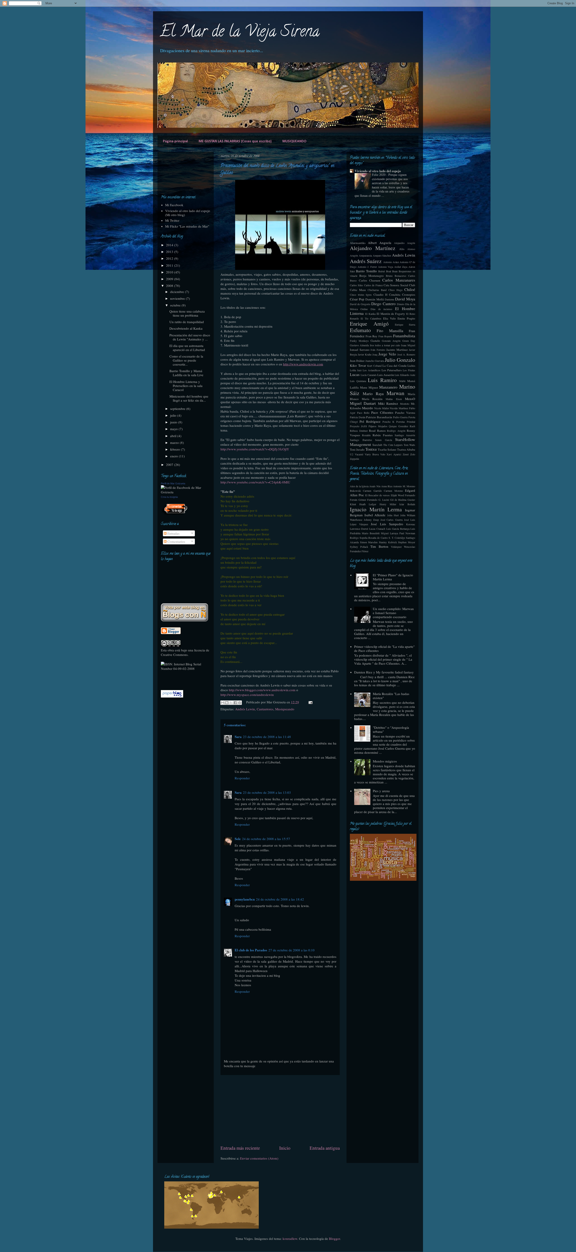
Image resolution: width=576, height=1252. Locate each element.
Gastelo (375, 341)
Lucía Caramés (368, 375)
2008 (170, 285)
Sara (238, 736)
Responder (242, 778)
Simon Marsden (369, 542)
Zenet (406, 454)
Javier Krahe (364, 354)
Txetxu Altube (406, 449)
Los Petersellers (392, 370)
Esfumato (360, 330)
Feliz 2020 (379, 174)
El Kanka (370, 313)
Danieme (389, 299)
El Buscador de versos (377, 495)
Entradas (173, 533)
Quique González (398, 426)
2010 (170, 272)
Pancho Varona (405, 413)
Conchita (394, 295)
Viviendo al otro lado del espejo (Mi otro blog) (187, 212)
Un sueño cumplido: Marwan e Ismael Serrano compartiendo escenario (393, 612)
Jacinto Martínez (397, 350)
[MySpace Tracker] (175, 678)
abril (173, 436)
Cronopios (408, 295)
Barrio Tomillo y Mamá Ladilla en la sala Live (186, 373)
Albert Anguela (379, 242)
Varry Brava (372, 454)
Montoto (404, 403)
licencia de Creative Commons (185, 652)
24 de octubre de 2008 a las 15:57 (266, 838)
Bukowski (355, 490)
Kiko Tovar (358, 365)
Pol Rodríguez (370, 421)
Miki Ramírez (388, 403)
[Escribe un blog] (227, 702)
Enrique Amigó (369, 323)
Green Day (408, 340)
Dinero (400, 304)
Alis (401, 249)
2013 (170, 251)
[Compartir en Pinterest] (239, 702)
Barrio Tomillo (366, 271)
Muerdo (367, 408)
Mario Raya (373, 393)
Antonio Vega (385, 266)
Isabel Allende (375, 515)
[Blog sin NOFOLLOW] (174, 514)
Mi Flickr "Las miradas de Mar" (187, 226)
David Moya (405, 299)
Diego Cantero (383, 303)
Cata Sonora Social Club (399, 285)
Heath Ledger (367, 504)
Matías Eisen (394, 399)
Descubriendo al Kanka (185, 328)
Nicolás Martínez (399, 408)
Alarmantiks (357, 243)
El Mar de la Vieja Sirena (240, 33)
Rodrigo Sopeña (358, 537)
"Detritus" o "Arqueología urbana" (391, 729)
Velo (382, 454)
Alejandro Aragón (404, 243)
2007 (170, 464)
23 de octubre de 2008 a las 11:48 (267, 736)
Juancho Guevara (374, 360)
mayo (174, 429)
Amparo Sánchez (382, 255)
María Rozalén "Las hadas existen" (391, 695)
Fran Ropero (385, 336)
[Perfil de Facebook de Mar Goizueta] (185, 492)
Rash (412, 426)
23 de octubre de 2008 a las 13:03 (267, 792)
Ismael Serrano (359, 350)
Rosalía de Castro (377, 537)
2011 (170, 265)
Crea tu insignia (169, 497)
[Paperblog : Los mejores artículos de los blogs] (172, 696)
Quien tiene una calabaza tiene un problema (187, 313)
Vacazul (359, 454)
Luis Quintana (358, 381)
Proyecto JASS (358, 426)
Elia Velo (389, 318)
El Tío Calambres (371, 318)
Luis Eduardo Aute (405, 375)
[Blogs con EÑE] (184, 620)
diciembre (177, 291)
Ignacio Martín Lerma (376, 509)
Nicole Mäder (381, 408)
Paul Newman (407, 533)
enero (174, 456)
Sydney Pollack (359, 546)
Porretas (400, 421)
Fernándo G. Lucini (378, 499)
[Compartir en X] (231, 702)
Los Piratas (409, 370)
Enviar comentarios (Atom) (259, 1158)
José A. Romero (406, 354)
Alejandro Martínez (372, 248)
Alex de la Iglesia (359, 486)
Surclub (377, 445)
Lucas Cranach (377, 528)
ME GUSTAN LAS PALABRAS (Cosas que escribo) (235, 141)
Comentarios (175, 541)
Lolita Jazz (356, 370)
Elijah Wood (397, 495)
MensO (410, 398)
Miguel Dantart (363, 403)
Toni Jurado (357, 449)
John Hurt (393, 515)
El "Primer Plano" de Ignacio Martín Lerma (393, 577)
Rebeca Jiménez (359, 430)
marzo (175, 442)
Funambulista (404, 335)
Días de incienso (381, 309)
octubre (176, 305)
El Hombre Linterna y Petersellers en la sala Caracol (185, 385)
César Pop (357, 299)
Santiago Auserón (405, 435)
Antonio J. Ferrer (367, 266)
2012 (170, 258)
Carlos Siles (356, 285)
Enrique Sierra (405, 324)
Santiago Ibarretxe (361, 440)
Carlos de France (373, 285)
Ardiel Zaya (400, 266)
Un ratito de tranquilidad (186, 322)
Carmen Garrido (372, 490)
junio (174, 422)
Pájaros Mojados (378, 426)
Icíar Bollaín (407, 504)
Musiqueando (284, 709)
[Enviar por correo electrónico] (222, 702)
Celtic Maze (358, 290)
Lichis (411, 366)
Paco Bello (363, 412)
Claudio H (380, 295)
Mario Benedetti (371, 533)
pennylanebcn (245, 899)
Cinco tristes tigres (361, 294)
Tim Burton (379, 546)
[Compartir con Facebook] (235, 702)
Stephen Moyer (406, 542)
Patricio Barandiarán (379, 417)
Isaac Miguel (408, 345)
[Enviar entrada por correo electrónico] (310, 702)
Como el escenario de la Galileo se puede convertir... (186, 360)
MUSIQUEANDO (294, 141)
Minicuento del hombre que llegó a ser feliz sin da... (188, 398)
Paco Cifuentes (382, 412)
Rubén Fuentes (382, 435)
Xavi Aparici (394, 454)
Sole (238, 838)
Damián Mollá (374, 299)
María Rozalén (372, 399)
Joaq (374, 354)
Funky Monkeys (359, 340)
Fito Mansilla (390, 330)
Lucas (355, 374)
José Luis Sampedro (387, 524)
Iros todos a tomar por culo (385, 345)
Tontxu (371, 449)
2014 (170, 245)
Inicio (284, 1148)
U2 (351, 454)
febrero (175, 449)
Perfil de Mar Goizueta (173, 483)
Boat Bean (392, 271)
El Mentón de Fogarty (391, 314)
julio (173, 415)
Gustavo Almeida (359, 345)
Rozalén (366, 435)
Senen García (383, 440)
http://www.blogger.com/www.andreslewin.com (262, 690)
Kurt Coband (374, 365)
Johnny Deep (371, 519)
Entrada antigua (325, 1148)
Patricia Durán (357, 417)
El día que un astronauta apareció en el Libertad (187, 347)
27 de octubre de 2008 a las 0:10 (291, 950)
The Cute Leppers (393, 445)
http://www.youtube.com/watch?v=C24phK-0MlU (255, 482)
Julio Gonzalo (400, 359)
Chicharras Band (377, 290)
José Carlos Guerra (391, 519)
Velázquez (396, 546)
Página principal (175, 141)
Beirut (381, 271)
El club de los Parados (251, 950)
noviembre (178, 298)
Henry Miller (388, 504)
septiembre (178, 408)
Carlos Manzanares (398, 280)
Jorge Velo (387, 354)
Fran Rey (371, 336)
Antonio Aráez (391, 262)
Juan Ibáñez (357, 361)
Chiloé (409, 289)
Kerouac (410, 524)
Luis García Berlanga (398, 528)
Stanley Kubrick (388, 542)
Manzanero (388, 387)
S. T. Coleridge (397, 537)
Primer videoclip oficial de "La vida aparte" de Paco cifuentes (384, 648)
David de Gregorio (360, 304)
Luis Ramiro (382, 380)
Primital (411, 421)
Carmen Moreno (393, 490)
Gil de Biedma (398, 499)
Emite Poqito (406, 318)
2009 (170, 279)
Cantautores (265, 709)
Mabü (402, 381)
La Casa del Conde (394, 366)
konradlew (290, 1238)
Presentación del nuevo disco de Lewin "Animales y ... (189, 337)
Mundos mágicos (385, 761)
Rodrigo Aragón (396, 430)
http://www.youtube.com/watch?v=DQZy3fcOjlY (254, 449)
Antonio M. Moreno (404, 486)
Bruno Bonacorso (396, 275)
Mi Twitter (172, 220)
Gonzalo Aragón (391, 340)
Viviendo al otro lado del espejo (378, 170)
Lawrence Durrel (359, 528)
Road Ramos (377, 431)
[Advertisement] (280, 1110)
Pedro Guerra (400, 417)
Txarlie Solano (387, 449)
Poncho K (388, 421)
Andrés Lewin (245, 709)
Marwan (395, 393)
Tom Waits (409, 445)
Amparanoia (365, 255)
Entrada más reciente (240, 1148)
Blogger (334, 1238)
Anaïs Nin (374, 486)
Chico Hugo (395, 290)
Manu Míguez (369, 387)
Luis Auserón (385, 375)
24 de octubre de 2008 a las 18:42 (280, 899)
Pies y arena (381, 791)
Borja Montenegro (371, 276)
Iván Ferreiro (378, 349)
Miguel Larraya (389, 533)
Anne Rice (386, 486)
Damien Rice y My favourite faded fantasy (384, 672)
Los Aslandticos (371, 370)
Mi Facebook (174, 205)
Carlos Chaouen (369, 280)
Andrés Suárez (366, 261)
